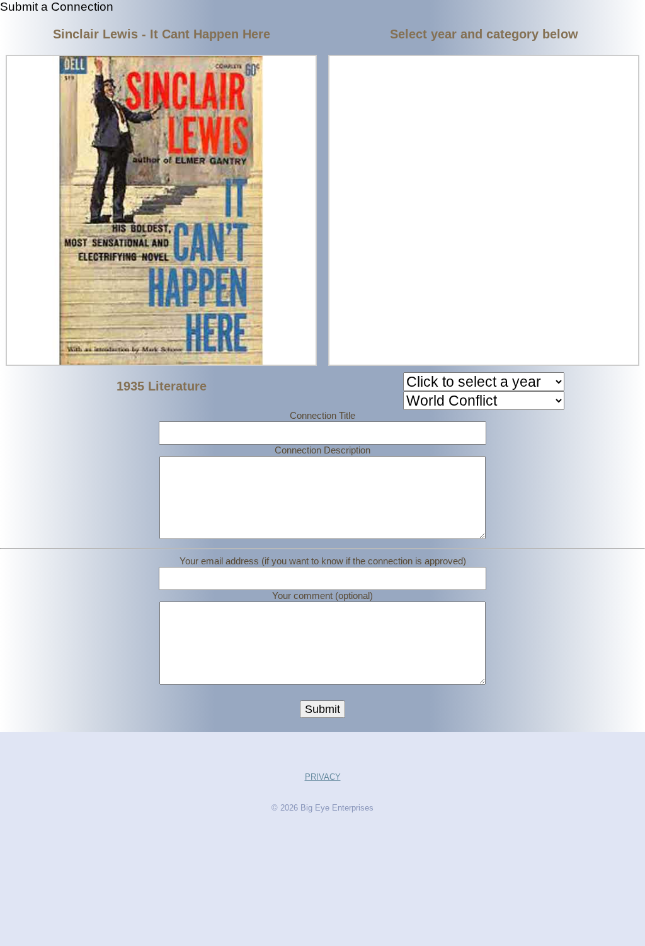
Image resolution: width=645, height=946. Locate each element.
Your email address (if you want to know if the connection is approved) (323, 561)
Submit (322, 708)
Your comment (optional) (322, 595)
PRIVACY (323, 777)
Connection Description (322, 450)
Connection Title (322, 415)
